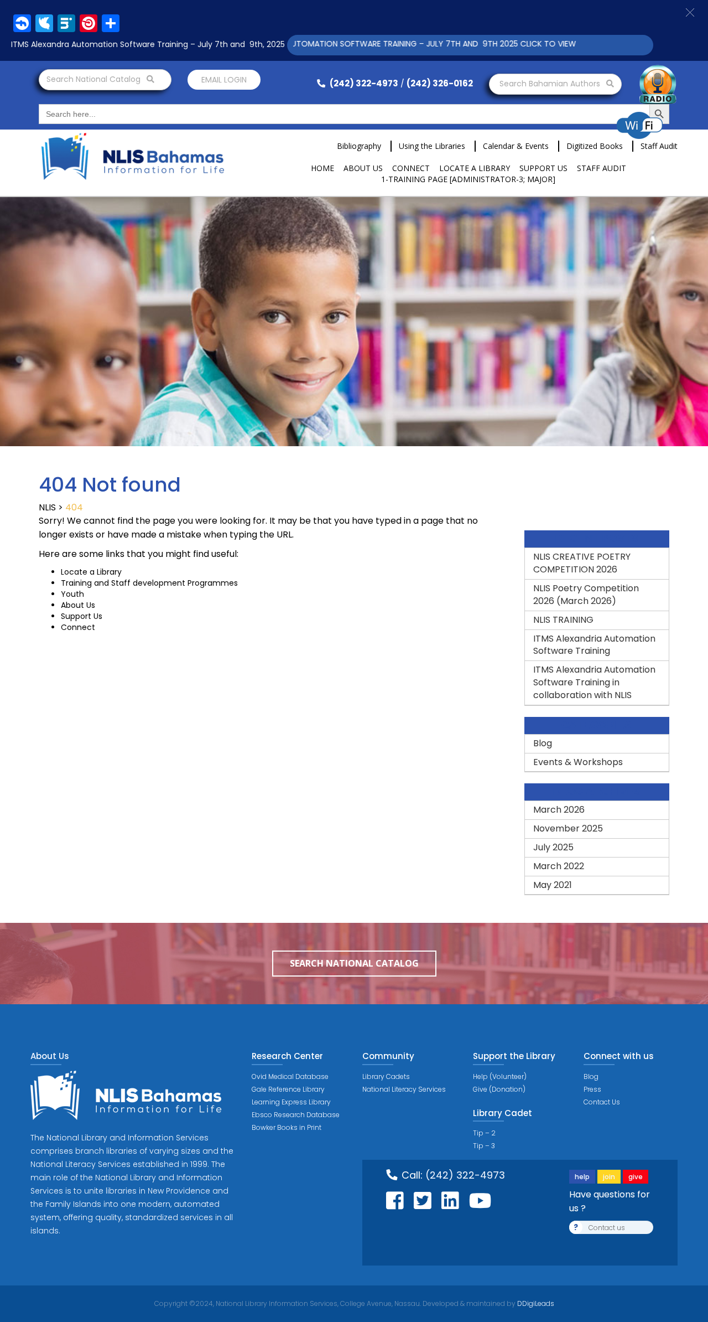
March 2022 (558, 866)
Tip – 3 (484, 1145)
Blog (542, 743)
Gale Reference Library (288, 1089)
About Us (363, 168)
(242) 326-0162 (440, 83)
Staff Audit (659, 146)
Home (322, 168)
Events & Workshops (578, 762)
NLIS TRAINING (563, 619)
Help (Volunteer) (500, 1076)
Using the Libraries (432, 146)
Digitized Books (594, 146)
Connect (411, 168)
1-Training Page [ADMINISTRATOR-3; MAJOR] (468, 179)
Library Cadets (386, 1076)
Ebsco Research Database (296, 1114)
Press (592, 1089)
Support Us (543, 168)
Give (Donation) (499, 1089)
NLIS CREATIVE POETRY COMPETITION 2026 (582, 563)
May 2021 (552, 885)
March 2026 (559, 809)
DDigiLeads (535, 1303)
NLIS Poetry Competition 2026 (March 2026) (586, 594)
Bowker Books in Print (286, 1127)
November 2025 (568, 828)
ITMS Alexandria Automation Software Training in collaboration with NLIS (594, 682)
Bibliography (359, 146)
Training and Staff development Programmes (149, 582)
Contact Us (602, 1102)
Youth (72, 594)
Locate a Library (474, 168)
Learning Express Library (291, 1102)
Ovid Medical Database (290, 1076)
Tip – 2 (484, 1133)
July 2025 (553, 847)
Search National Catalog (94, 79)
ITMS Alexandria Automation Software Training (594, 645)
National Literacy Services (404, 1089)
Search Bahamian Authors (550, 83)
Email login (224, 79)
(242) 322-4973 (363, 83)
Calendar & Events (516, 146)
